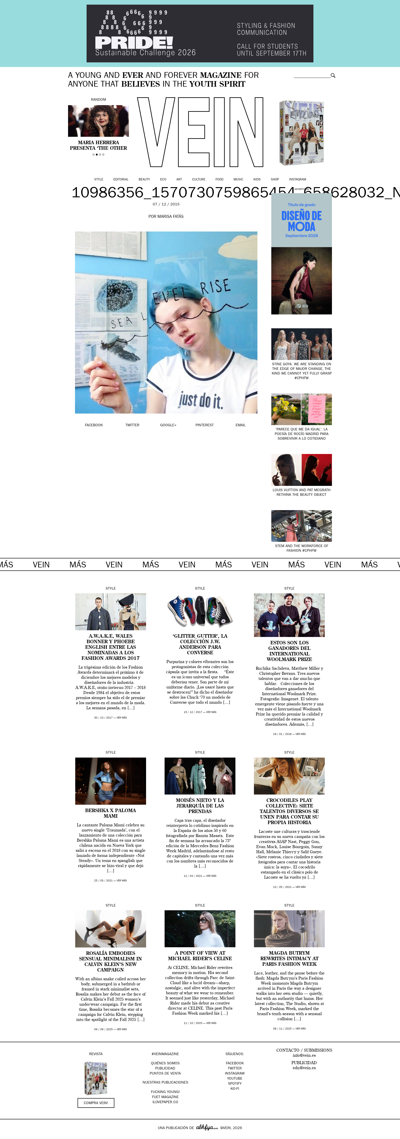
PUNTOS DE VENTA (165, 1074)
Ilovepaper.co (165, 1102)
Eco (163, 179)
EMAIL (241, 425)
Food (219, 179)
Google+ (8, 1136)
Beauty (144, 179)
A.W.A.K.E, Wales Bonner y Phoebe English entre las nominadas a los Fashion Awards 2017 (110, 647)
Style (98, 179)
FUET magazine (165, 1097)
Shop (275, 179)
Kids (257, 179)
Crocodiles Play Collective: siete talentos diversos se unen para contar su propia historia (289, 811)
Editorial (120, 179)
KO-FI (235, 1089)
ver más (122, 718)
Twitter (235, 1069)
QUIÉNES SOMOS (165, 1064)
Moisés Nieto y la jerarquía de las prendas (200, 806)
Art (179, 179)
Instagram (297, 179)
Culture (198, 179)
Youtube (234, 1079)
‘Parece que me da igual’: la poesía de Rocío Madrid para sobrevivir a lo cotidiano (301, 434)
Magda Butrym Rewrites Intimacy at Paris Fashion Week (289, 959)
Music (238, 179)
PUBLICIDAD (165, 1069)
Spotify (235, 1084)
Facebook (235, 1064)
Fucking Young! (165, 1092)
